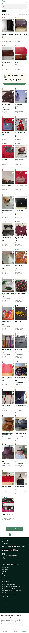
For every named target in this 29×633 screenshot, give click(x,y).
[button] (26, 14)
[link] (22, 534)
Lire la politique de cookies (6, 627)
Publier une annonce (14, 83)
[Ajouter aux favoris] (13, 20)
